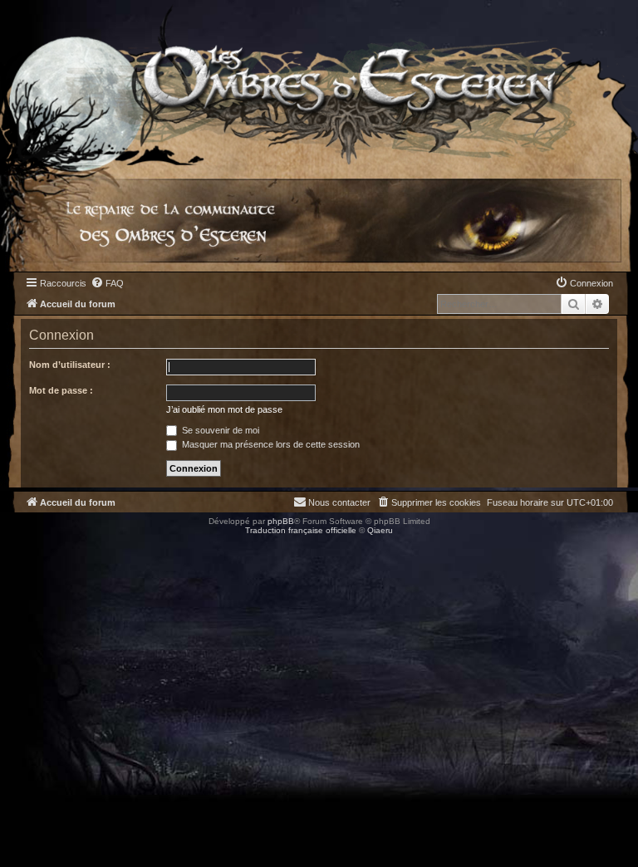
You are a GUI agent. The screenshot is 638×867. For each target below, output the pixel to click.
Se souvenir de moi (219, 430)
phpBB (280, 521)
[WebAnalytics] (33, 545)
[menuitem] (107, 283)
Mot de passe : (61, 390)
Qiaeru (380, 530)
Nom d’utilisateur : (69, 365)
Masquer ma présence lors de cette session (269, 444)
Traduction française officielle (300, 530)
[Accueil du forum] (319, 82)
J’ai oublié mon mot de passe (224, 409)
